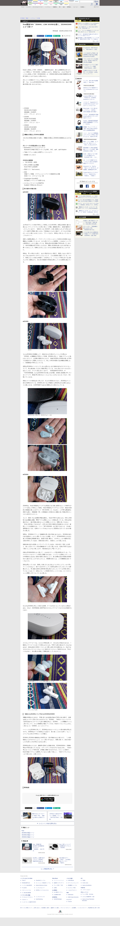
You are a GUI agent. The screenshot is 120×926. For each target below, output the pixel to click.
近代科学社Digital (58, 899)
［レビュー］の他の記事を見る (47, 823)
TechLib (70, 901)
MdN (68, 892)
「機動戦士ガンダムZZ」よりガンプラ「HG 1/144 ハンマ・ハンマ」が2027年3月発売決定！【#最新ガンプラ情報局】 (87, 208)
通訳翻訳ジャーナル (72, 885)
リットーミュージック (59, 880)
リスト (34, 35)
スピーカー (75, 7)
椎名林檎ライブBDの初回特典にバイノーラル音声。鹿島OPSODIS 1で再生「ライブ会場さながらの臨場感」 (88, 39)
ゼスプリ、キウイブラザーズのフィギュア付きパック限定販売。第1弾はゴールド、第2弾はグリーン (88, 205)
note (58, 35)
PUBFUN (83, 887)
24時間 (84, 20)
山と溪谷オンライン (58, 892)
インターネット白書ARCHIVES (29, 902)
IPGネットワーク (84, 892)
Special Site (82, 44)
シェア (41, 35)
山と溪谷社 (54, 890)
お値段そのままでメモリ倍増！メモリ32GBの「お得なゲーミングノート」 (90, 72)
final (23, 830)
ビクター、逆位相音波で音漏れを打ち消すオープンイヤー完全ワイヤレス (90, 116)
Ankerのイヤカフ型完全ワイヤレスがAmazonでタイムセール (90, 89)
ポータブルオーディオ (37, 7)
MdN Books (70, 894)
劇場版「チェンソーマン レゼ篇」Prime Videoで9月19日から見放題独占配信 (90, 128)
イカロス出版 (69, 878)
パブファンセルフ (86, 889)
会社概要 (74, 907)
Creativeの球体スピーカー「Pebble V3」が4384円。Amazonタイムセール (90, 97)
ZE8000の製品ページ (28, 837)
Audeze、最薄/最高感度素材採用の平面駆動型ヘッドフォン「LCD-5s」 (90, 122)
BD (59, 7)
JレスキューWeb (72, 887)
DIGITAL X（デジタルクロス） (42, 890)
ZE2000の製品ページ (28, 835)
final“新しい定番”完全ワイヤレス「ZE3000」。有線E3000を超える (39, 859)
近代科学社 (54, 897)
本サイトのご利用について (26, 907)
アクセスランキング (84, 18)
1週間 (90, 20)
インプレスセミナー (40, 887)
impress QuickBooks (87, 885)
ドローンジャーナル (26, 890)
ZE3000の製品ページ (28, 832)
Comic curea (85, 882)
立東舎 (55, 887)
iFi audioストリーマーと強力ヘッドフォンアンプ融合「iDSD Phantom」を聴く (90, 66)
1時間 (78, 20)
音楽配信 (82, 7)
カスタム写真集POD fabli (88, 896)
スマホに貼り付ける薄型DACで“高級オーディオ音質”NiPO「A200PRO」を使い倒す (90, 234)
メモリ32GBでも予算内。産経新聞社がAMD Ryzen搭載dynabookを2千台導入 (90, 54)
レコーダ (28, 7)
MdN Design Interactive (73, 897)
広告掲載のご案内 (45, 907)
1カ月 (96, 20)
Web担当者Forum (26, 882)
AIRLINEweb (71, 880)
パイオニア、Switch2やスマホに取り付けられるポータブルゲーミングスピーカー (90, 104)
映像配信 (55, 7)
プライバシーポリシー (65, 907)
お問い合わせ (37, 907)
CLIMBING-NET (57, 894)
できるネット (25, 899)
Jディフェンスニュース (73, 882)
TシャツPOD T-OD (58, 885)
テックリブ (69, 899)
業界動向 (69, 7)
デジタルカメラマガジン (27, 897)
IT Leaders (24, 887)
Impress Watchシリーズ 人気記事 (88, 191)
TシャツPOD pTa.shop (87, 894)
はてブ (49, 35)
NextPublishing (39, 899)
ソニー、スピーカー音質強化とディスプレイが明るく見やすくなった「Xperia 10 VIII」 (90, 135)
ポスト (29, 35)
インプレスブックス (40, 896)
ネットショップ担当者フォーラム (43, 882)
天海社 (83, 880)
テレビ (22, 7)
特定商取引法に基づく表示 (94, 907)
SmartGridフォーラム (40, 880)
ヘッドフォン (48, 7)
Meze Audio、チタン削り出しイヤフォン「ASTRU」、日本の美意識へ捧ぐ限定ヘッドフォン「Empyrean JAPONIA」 (90, 112)
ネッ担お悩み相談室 (26, 892)
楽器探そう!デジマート (59, 882)
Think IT (24, 880)
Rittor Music (55, 878)
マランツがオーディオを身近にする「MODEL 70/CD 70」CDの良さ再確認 (90, 60)
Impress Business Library (41, 885)
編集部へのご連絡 (55, 907)
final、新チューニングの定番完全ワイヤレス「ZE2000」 (65, 846)
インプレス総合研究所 (27, 885)
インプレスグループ (82, 907)
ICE (81, 878)
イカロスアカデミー (72, 890)
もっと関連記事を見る (46, 869)
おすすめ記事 (82, 217)
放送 (64, 7)
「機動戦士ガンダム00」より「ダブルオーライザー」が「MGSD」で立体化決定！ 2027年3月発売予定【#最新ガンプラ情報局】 (88, 212)
